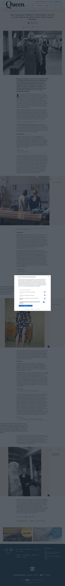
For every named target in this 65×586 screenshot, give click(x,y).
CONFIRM (25, 305)
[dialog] (32, 293)
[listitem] (32, 289)
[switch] (44, 292)
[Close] (49, 277)
